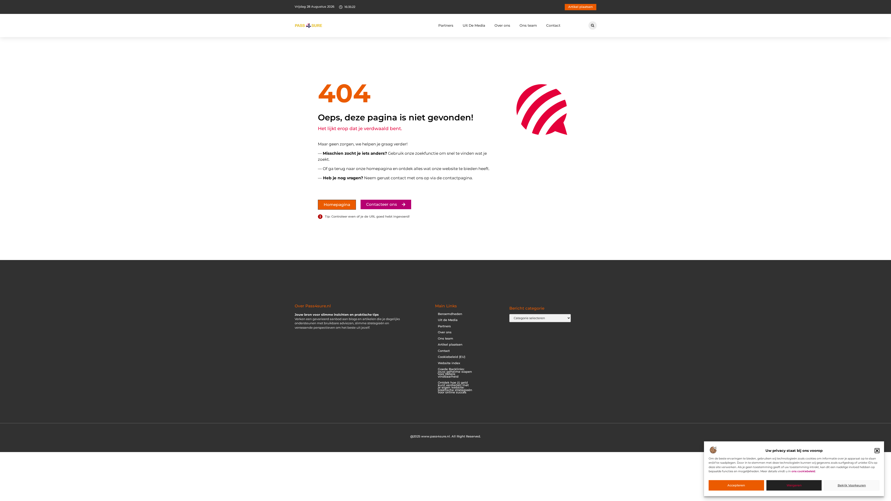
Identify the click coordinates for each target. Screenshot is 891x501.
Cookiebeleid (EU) (451, 357)
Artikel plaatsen (450, 344)
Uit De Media (474, 25)
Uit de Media (448, 320)
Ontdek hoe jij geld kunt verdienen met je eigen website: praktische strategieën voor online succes (455, 387)
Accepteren (736, 485)
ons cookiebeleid (803, 471)
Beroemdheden (450, 314)
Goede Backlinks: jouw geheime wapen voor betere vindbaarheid (455, 372)
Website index (449, 363)
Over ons (502, 25)
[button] (877, 450)
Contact (553, 25)
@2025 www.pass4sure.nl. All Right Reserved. (445, 436)
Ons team (528, 25)
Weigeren (794, 485)
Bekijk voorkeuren (852, 485)
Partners (445, 25)
